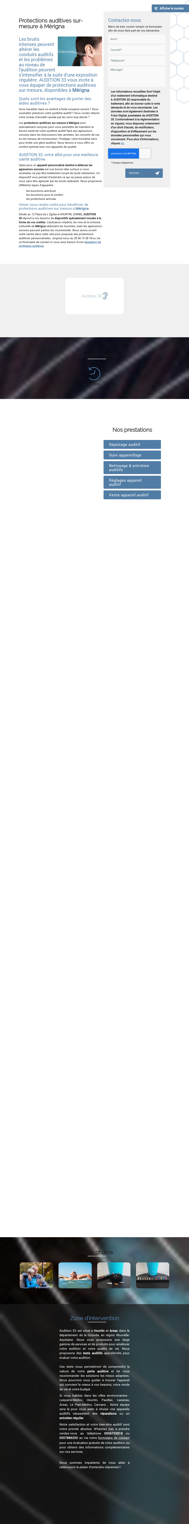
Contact (143, 8)
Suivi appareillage (125, 455)
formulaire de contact (114, 1438)
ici (122, 143)
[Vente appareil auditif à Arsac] (36, 1275)
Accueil (34, 8)
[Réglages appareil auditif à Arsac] (75, 1275)
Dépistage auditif (124, 444)
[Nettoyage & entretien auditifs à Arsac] (152, 1275)
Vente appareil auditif (129, 494)
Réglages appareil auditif (125, 482)
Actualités (125, 8)
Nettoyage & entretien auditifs (129, 467)
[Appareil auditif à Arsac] (113, 1275)
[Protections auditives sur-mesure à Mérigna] (80, 51)
